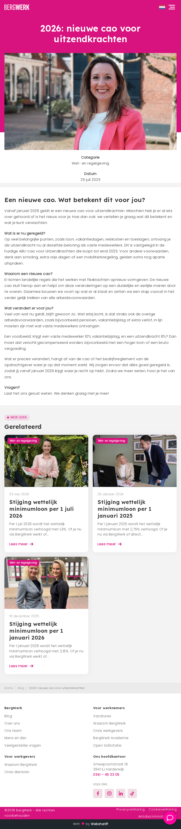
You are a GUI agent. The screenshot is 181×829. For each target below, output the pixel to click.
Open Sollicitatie (107, 745)
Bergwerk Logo (18, 7)
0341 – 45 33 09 (106, 774)
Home (8, 688)
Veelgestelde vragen (22, 745)
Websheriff (99, 824)
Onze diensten (17, 772)
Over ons (12, 723)
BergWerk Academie (111, 738)
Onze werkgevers (108, 730)
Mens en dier (15, 738)
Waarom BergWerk (109, 723)
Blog (21, 688)
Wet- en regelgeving (90, 163)
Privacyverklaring (130, 809)
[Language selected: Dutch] (162, 7)
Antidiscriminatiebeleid (157, 816)
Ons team (13, 730)
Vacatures (102, 716)
